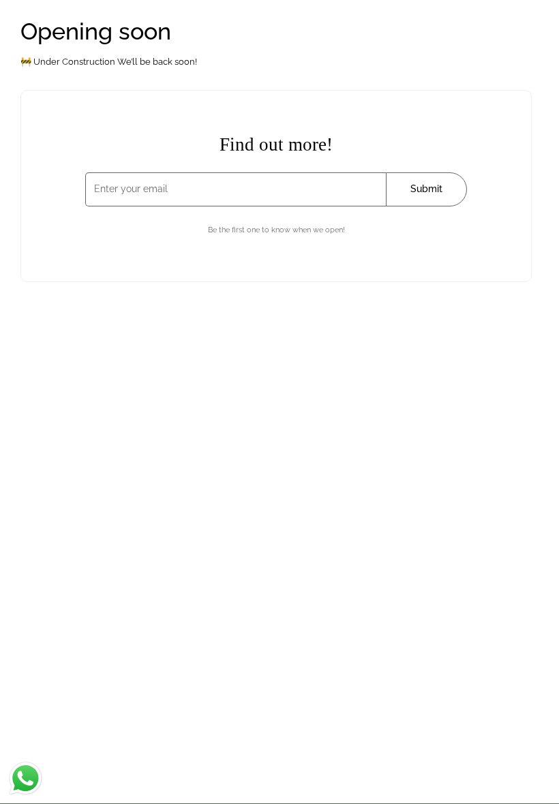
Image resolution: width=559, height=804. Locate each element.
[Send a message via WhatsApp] (25, 778)
